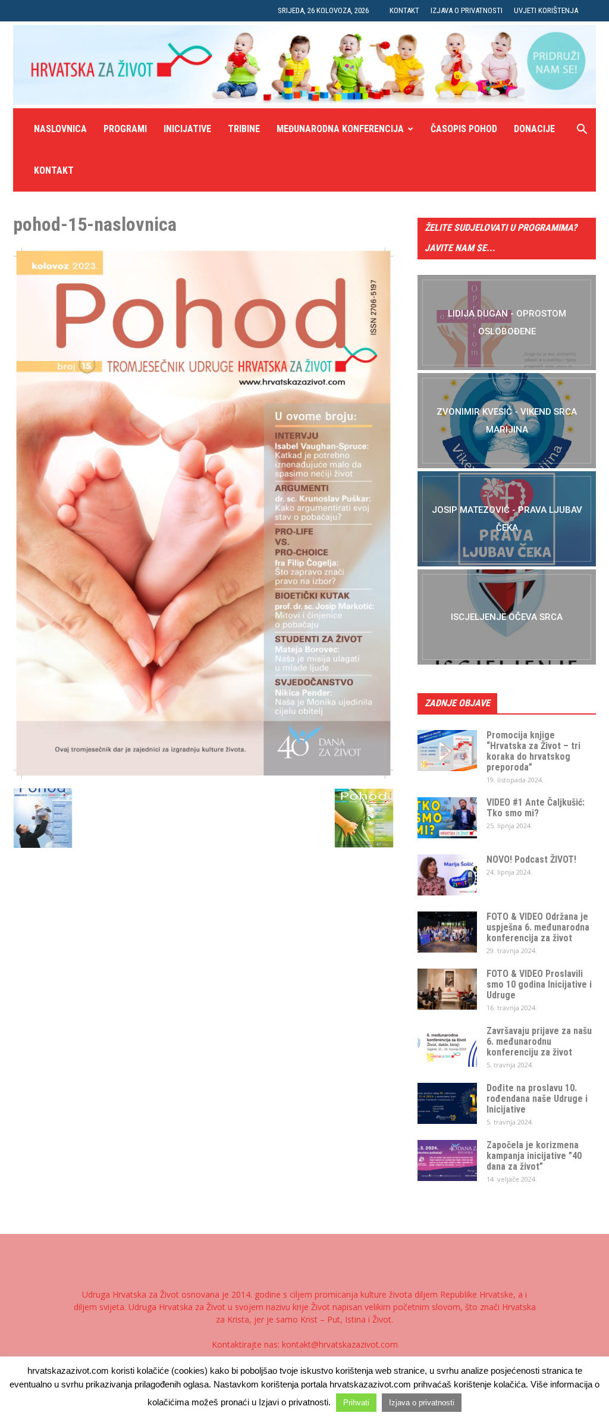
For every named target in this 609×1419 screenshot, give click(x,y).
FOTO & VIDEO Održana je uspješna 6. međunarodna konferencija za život (537, 927)
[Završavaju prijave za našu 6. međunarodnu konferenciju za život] (447, 1046)
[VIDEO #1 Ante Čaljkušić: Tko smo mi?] (447, 817)
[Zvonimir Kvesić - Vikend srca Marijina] (506, 420)
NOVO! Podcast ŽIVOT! (531, 859)
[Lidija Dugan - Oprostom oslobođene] (506, 322)
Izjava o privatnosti (467, 10)
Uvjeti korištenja (546, 10)
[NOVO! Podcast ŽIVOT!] (447, 874)
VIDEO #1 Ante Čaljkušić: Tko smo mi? (535, 808)
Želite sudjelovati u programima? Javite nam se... (501, 237)
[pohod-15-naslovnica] (203, 776)
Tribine (244, 128)
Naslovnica (60, 128)
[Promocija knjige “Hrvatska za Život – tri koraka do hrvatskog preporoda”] (447, 750)
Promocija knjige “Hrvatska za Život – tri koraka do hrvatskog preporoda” (533, 751)
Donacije (534, 128)
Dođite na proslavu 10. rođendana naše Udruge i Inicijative (537, 1098)
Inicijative (187, 128)
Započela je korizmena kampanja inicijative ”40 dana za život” (534, 1155)
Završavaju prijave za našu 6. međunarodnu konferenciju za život (539, 1041)
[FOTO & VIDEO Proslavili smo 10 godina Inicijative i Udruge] (447, 989)
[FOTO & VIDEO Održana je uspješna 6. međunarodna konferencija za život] (447, 932)
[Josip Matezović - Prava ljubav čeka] (506, 518)
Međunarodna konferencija (340, 128)
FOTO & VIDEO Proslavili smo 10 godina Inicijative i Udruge (539, 984)
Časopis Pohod (464, 128)
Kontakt (404, 10)
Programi (125, 128)
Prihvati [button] (356, 1402)
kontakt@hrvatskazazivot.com (340, 1344)
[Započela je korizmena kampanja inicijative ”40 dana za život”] (447, 1160)
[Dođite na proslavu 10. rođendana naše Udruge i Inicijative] (447, 1103)
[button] (581, 130)
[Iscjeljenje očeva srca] (506, 617)
